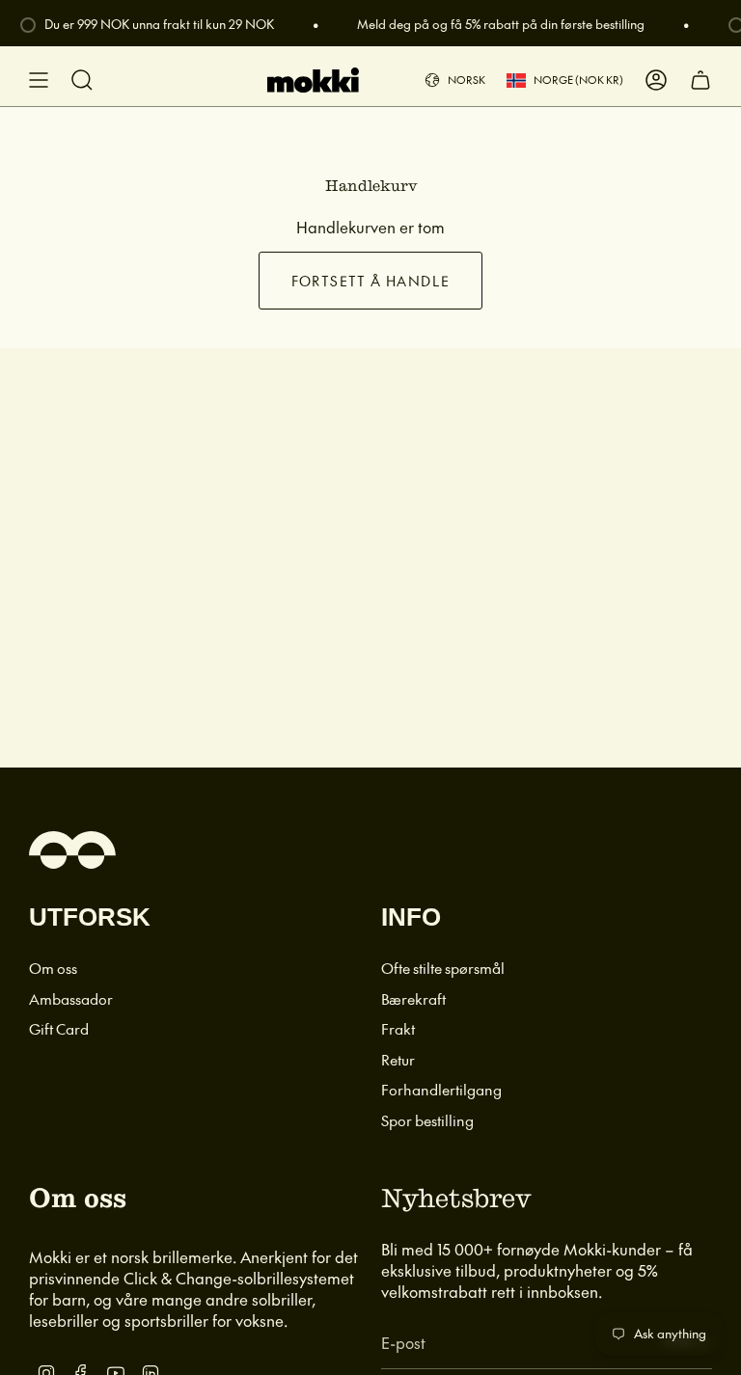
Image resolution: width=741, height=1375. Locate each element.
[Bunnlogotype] (72, 850)
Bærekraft (413, 998)
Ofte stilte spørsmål (443, 967)
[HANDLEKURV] (700, 80)
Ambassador (71, 998)
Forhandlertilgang (441, 1089)
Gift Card (59, 1028)
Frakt (398, 1028)
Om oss (53, 967)
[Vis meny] (38, 80)
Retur (398, 1059)
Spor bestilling (427, 1120)
